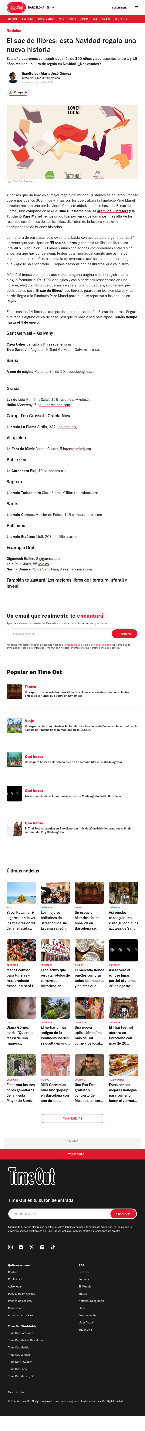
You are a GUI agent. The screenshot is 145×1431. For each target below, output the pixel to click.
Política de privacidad (21, 1294)
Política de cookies (20, 1301)
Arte (61, 19)
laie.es (43, 564)
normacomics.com (77, 570)
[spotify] (42, 1247)
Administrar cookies (20, 1315)
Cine (95, 19)
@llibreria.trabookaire (80, 493)
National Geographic (91, 1301)
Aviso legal (15, 1286)
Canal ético (15, 1308)
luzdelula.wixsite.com (76, 400)
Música (84, 19)
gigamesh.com (50, 559)
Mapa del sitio (16, 1392)
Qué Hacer (27, 19)
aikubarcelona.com (54, 405)
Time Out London (19, 1355)
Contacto (13, 1272)
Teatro (72, 19)
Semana (84, 1279)
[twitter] (31, 1247)
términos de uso (73, 645)
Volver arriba (76, 1154)
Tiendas (106, 19)
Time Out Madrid (18, 1347)
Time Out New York (20, 1362)
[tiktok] (52, 1247)
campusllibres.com (87, 515)
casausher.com (59, 345)
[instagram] (10, 1247)
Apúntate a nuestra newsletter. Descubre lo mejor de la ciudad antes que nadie (57, 623)
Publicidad (15, 1279)
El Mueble (85, 1286)
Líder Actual (86, 1322)
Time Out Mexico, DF (21, 1376)
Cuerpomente (87, 1315)
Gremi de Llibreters (112, 212)
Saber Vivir (85, 1330)
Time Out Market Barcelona (25, 1340)
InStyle (83, 1294)
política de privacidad (99, 645)
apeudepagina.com (82, 372)
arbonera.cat (55, 471)
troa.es (94, 350)
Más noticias (72, 1118)
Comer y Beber (46, 19)
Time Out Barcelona (20, 1333)
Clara (82, 1308)
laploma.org (67, 427)
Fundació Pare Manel (118, 201)
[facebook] (21, 1247)
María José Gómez (56, 74)
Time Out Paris (17, 1369)
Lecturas (84, 1272)
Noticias (13, 19)
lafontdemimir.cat (77, 449)
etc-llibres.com (65, 537)
